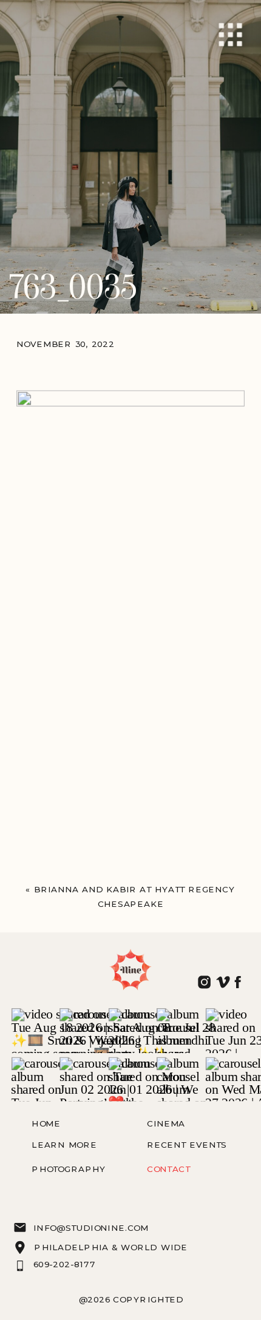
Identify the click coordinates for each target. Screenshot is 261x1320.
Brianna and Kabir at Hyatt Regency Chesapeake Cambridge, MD (135, 904)
